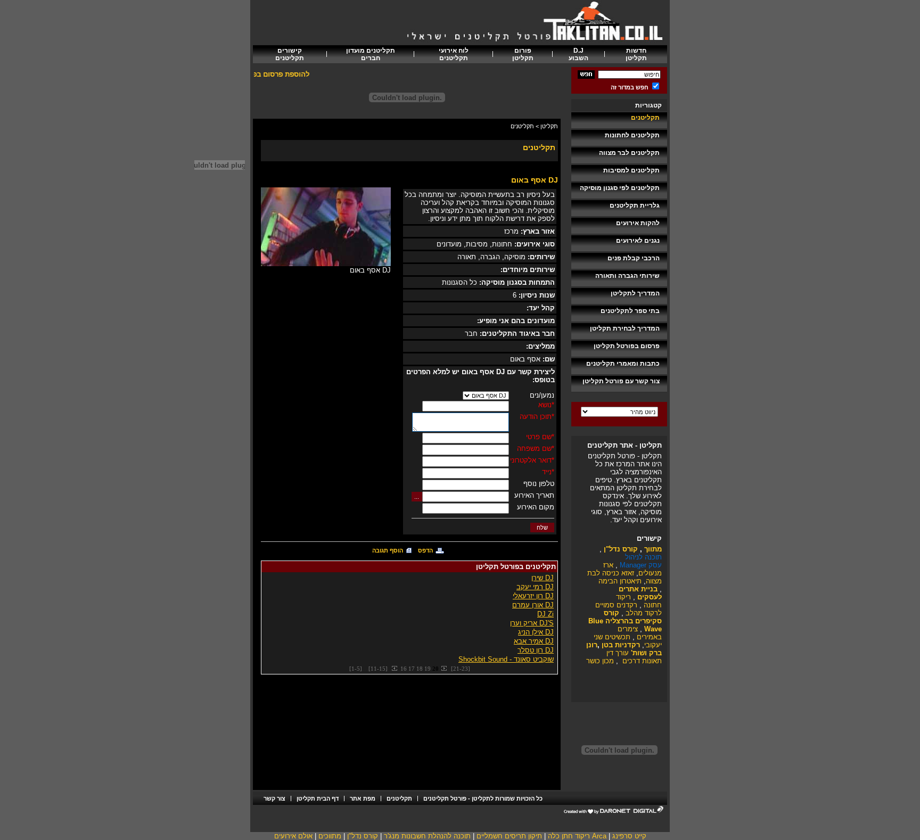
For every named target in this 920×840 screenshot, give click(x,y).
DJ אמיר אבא (534, 641)
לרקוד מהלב (642, 613)
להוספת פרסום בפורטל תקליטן (269, 74)
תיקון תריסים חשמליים (509, 836)
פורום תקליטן (522, 54)
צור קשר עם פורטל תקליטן (621, 381)
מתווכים (329, 836)
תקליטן (549, 126)
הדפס (425, 550)
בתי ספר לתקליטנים (630, 311)
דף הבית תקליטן (318, 798)
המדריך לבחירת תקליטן (625, 328)
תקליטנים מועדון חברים (370, 54)
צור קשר (274, 798)
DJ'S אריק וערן (532, 623)
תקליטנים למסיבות (631, 170)
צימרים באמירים (640, 633)
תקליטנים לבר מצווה (629, 153)
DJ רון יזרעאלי (533, 596)
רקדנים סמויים (616, 605)
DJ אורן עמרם (533, 605)
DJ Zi (545, 614)
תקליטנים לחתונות (632, 135)
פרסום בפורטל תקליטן (627, 346)
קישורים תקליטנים (289, 54)
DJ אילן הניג (536, 632)
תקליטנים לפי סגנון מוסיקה (620, 188)
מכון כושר (600, 661)
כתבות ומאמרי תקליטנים (623, 363)
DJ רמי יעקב (535, 587)
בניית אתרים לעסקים (640, 593)
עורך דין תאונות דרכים (634, 657)
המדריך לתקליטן (635, 293)
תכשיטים (617, 637)
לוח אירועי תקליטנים (454, 54)
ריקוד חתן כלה (569, 836)
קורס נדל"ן (362, 836)
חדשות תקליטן (636, 54)
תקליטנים (645, 117)
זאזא (626, 573)
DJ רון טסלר (536, 650)
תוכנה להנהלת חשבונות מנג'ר (427, 836)
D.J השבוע (578, 54)
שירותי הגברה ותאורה (627, 275)
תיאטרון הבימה (620, 581)
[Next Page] (443, 668)
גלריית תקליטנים (635, 205)
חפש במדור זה (629, 87)
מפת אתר (362, 798)
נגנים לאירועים (638, 240)
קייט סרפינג (629, 836)
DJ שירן (542, 578)
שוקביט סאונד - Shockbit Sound (506, 659)
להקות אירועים (638, 223)
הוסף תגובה (387, 550)
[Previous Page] (395, 668)
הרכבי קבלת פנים (633, 258)
